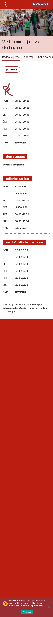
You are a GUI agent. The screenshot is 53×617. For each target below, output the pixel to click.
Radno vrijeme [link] (11, 57)
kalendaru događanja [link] (14, 308)
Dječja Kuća (39, 4)
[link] (5, 4)
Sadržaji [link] (29, 57)
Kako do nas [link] (45, 57)
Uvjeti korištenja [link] (37, 606)
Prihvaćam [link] (27, 612)
